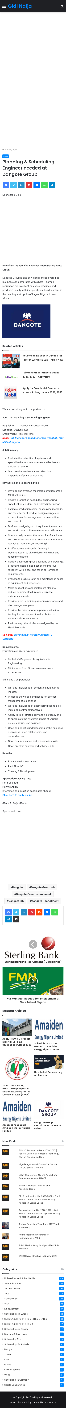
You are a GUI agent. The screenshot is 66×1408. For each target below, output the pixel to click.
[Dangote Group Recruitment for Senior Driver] (49, 1109)
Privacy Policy (24, 1402)
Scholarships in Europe (16, 1314)
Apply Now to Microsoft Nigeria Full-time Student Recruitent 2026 (16, 1041)
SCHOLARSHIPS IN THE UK (18, 1324)
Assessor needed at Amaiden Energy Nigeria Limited (16, 1128)
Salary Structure (12, 1283)
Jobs (15, 149)
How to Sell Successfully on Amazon (48, 1074)
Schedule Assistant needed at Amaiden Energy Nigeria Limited (47, 1046)
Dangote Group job (43, 887)
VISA (6, 1303)
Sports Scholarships (14, 1385)
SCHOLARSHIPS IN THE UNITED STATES (25, 1319)
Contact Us (50, 1402)
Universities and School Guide (19, 1278)
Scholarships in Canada (16, 1329)
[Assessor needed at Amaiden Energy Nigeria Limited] (17, 1111)
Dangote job (16, 900)
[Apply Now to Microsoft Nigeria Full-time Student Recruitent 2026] (17, 1027)
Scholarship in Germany (16, 1380)
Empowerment (11, 1308)
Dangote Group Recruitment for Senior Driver (47, 1125)
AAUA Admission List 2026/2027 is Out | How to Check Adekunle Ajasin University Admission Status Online (39, 1213)
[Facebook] (8, 912)
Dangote (17, 887)
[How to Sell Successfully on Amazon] (49, 1062)
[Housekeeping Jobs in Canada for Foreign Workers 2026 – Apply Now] (11, 361)
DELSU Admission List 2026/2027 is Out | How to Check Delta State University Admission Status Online (39, 1199)
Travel (7, 1354)
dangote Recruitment (45, 900)
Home (7, 149)
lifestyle (8, 1349)
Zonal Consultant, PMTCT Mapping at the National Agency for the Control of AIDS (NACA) (16, 1090)
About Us (38, 1402)
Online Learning (12, 1369)
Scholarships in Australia (16, 1344)
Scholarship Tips (12, 1339)
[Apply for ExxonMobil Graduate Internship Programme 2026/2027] (11, 393)
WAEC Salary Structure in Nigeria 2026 (38, 1256)
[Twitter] (16, 912)
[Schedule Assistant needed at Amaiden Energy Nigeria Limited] (49, 1029)
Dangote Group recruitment (33, 894)
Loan (6, 1359)
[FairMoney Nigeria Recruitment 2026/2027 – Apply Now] (11, 377)
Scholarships (10, 1298)
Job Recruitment (12, 1288)
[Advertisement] (33, 46)
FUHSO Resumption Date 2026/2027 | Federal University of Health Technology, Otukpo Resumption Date (39, 1153)
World (7, 1374)
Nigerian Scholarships (15, 1334)
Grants (7, 1364)
